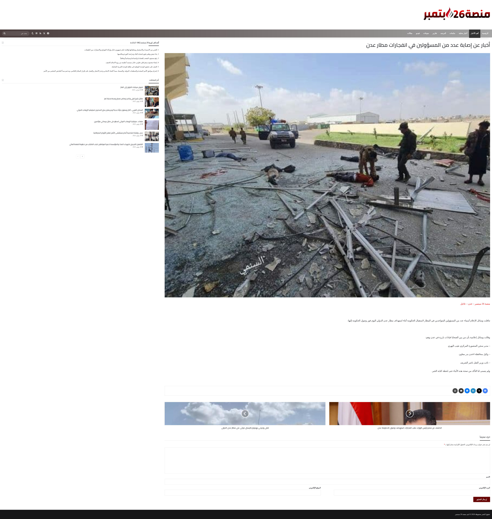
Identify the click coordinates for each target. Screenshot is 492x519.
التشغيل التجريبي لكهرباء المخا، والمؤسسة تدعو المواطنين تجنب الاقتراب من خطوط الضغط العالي (106, 144)
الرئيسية (485, 33)
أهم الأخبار (475, 33)
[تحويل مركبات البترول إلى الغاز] (152, 91)
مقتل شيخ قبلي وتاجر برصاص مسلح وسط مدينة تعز (123, 98)
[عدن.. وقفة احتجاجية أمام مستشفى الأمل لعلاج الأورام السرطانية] (152, 136)
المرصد (443, 33)
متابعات (452, 33)
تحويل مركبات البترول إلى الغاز (131, 87)
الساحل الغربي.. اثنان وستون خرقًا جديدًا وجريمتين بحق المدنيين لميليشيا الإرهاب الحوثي (110, 110)
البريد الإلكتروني (484, 488)
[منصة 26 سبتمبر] (456, 14)
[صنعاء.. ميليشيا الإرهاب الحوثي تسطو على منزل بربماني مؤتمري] (152, 125)
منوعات (426, 33)
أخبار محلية (463, 33)
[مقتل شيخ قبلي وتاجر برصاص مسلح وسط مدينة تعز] (152, 102)
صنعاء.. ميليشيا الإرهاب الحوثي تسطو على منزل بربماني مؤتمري (118, 121)
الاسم (488, 477)
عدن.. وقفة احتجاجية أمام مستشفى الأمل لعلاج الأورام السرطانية (118, 133)
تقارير (435, 33)
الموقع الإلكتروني (315, 488)
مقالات (409, 33)
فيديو (418, 33)
